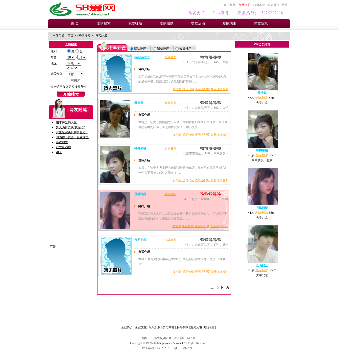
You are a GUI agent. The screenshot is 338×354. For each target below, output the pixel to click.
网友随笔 (261, 23)
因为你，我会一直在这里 (72, 137)
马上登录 (230, 5)
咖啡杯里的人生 (66, 122)
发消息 (177, 89)
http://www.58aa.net (171, 343)
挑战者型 (170, 57)
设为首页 (273, 5)
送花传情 (188, 89)
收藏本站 (259, 5)
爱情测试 (166, 23)
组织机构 (155, 327)
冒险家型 (170, 103)
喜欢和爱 (62, 142)
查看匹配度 (202, 89)
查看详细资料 (219, 89)
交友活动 (198, 23)
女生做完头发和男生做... (72, 132)
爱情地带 (229, 23)
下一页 (224, 287)
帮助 (285, 5)
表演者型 (170, 148)
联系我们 (210, 327)
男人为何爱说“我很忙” (70, 127)
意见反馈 (196, 327)
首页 (70, 35)
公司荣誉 (168, 327)
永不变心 (140, 240)
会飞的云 (262, 265)
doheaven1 (142, 57)
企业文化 (141, 327)
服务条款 (182, 327)
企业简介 (127, 327)
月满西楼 (140, 194)
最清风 (138, 103)
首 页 (75, 23)
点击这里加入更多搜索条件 (68, 86)
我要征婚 (135, 23)
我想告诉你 (63, 147)
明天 (59, 152)
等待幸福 (140, 148)
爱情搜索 (104, 23)
